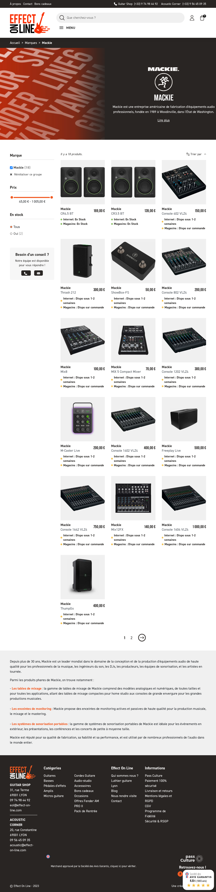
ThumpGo (67, 608)
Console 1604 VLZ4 (175, 529)
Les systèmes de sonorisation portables (40, 724)
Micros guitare (54, 796)
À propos (15, 4)
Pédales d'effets (55, 786)
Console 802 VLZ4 (174, 292)
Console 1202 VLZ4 (175, 371)
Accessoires (82, 786)
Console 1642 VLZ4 (74, 529)
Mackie (22, 167)
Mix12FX (117, 529)
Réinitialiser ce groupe (27, 174)
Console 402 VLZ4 (174, 213)
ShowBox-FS (120, 292)
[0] (202, 17)
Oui (18, 233)
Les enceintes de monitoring (31, 708)
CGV (148, 806)
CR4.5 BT (67, 213)
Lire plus (164, 120)
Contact (27, 4)
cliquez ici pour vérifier (123, 866)
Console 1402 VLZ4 (124, 450)
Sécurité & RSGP (156, 821)
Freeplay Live (171, 450)
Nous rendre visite (124, 796)
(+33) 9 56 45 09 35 (183, 4)
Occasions (81, 796)
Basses (49, 780)
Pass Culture (153, 775)
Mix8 (64, 371)
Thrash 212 (68, 292)
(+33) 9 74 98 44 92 (138, 4)
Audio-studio (83, 780)
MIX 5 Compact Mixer (126, 371)
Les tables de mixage (27, 688)
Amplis (48, 791)
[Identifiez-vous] (192, 17)
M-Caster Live (70, 450)
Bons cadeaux (42, 4)
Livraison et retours (158, 791)
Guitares (49, 775)
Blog (114, 791)
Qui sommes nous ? (124, 775)
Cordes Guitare (84, 775)
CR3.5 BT (117, 213)
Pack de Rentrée (85, 811)
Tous (17, 227)
